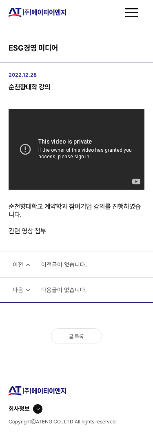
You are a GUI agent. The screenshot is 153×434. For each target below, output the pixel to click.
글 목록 (76, 336)
